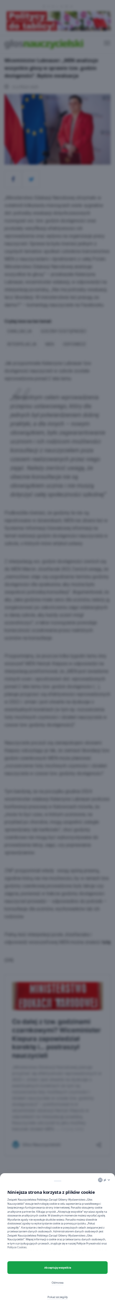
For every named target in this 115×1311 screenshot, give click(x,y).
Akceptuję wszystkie (57, 1267)
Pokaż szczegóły (57, 1297)
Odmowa (57, 1282)
